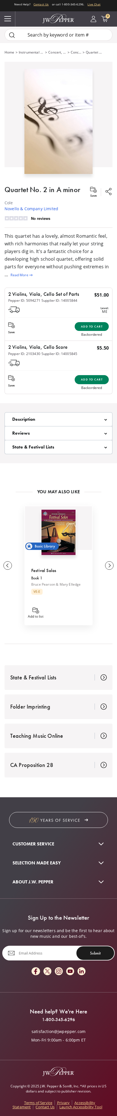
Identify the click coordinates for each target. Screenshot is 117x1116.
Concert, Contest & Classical (57, 52)
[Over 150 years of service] (58, 820)
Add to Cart (92, 326)
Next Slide (109, 565)
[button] (58, 120)
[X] (47, 971)
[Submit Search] (12, 35)
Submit (95, 953)
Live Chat (93, 4)
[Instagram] (59, 971)
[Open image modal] (58, 124)
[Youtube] (70, 971)
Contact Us (41, 4)
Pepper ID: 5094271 (24, 300)
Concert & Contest (76, 52)
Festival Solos (43, 570)
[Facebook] (36, 971)
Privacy (63, 1102)
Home (9, 52)
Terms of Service (38, 1102)
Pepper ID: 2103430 (24, 353)
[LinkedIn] (81, 971)
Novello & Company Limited (31, 208)
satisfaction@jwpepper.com (58, 1031)
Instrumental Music (31, 52)
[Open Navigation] (7, 19)
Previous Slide (7, 565)
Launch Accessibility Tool (80, 1106)
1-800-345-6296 (58, 1019)
